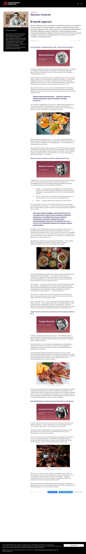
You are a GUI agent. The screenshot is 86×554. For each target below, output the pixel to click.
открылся (67, 77)
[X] (76, 40)
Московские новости (11, 3)
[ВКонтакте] (71, 40)
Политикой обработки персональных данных (45, 549)
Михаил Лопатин (41, 15)
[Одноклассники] (74, 40)
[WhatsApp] (82, 40)
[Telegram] (79, 40)
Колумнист (34, 12)
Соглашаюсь (73, 545)
